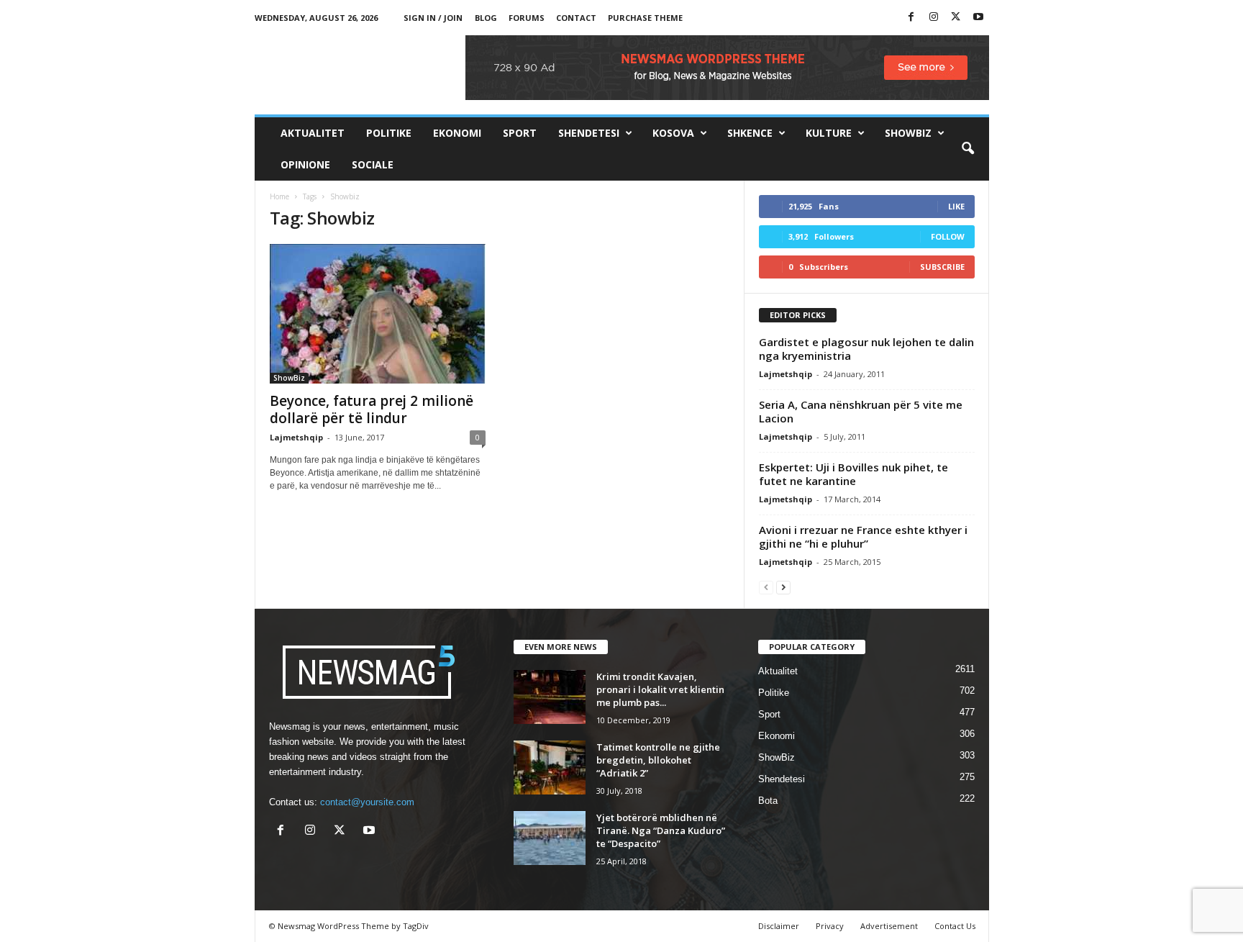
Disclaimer (778, 925)
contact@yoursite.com (367, 802)
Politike (388, 133)
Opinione (305, 164)
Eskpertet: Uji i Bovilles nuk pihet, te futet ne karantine (853, 474)
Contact (576, 17)
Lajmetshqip (296, 437)
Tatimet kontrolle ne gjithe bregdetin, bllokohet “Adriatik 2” (658, 760)
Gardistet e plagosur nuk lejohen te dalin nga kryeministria (866, 349)
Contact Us (954, 925)
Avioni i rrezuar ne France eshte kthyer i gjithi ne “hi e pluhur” (863, 536)
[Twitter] (956, 17)
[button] (967, 149)
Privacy (830, 925)
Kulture (829, 133)
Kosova (673, 133)
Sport (520, 133)
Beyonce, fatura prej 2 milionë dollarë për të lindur (371, 409)
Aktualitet (313, 133)
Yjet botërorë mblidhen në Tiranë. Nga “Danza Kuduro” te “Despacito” (660, 830)
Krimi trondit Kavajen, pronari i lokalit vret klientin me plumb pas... (660, 689)
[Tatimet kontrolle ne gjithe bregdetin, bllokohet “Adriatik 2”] (550, 767)
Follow (948, 236)
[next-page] (783, 586)
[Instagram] (933, 17)
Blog (486, 17)
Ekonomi (457, 133)
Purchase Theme (645, 17)
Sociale (372, 164)
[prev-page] (766, 586)
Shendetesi (588, 133)
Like (956, 206)
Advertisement (889, 925)
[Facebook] (911, 17)
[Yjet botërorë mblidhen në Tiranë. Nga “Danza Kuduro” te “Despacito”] (550, 838)
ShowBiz (908, 133)
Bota (768, 800)
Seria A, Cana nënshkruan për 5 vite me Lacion (860, 411)
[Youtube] (978, 17)
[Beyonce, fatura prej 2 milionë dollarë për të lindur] (378, 314)
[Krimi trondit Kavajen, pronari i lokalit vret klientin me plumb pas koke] (550, 697)
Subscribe (942, 266)
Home (279, 196)
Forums (527, 17)
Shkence (750, 133)
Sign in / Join (433, 17)
